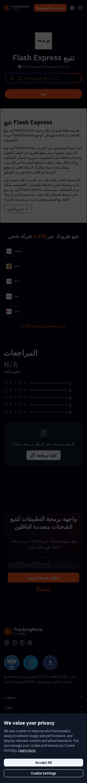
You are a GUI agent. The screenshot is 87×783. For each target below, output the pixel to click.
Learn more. (27, 750)
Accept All (43, 762)
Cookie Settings (43, 773)
